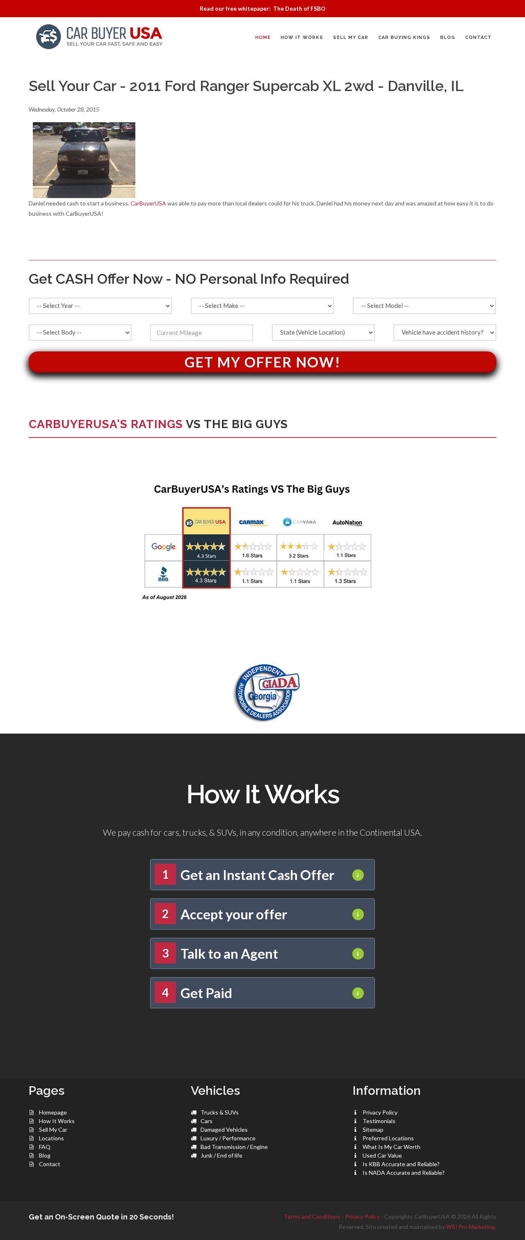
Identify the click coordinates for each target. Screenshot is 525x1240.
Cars (206, 1120)
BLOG (447, 37)
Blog (44, 1155)
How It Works (57, 1120)
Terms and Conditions (312, 1216)
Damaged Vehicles (224, 1129)
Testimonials (379, 1120)
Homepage (53, 1112)
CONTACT (478, 37)
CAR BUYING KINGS (404, 37)
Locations (51, 1138)
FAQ (44, 1146)
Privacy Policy (380, 1112)
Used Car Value (382, 1155)
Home (263, 37)
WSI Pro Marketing (470, 1226)
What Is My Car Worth (391, 1146)
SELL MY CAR (350, 37)
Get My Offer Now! (263, 361)
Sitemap (373, 1129)
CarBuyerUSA (148, 203)
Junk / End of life (221, 1155)
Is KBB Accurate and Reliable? (401, 1163)
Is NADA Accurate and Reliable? (404, 1172)
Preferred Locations (388, 1138)
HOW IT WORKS (302, 37)
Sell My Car (53, 1129)
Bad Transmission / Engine (234, 1146)
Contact (49, 1163)
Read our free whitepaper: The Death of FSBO (263, 8)
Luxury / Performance (228, 1138)
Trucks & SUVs (220, 1112)
